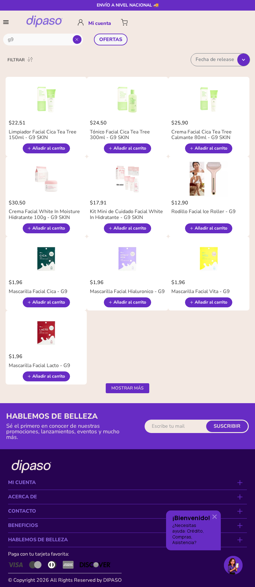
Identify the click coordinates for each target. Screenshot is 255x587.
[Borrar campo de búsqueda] (77, 39)
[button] (7, 22)
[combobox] (43, 39)
